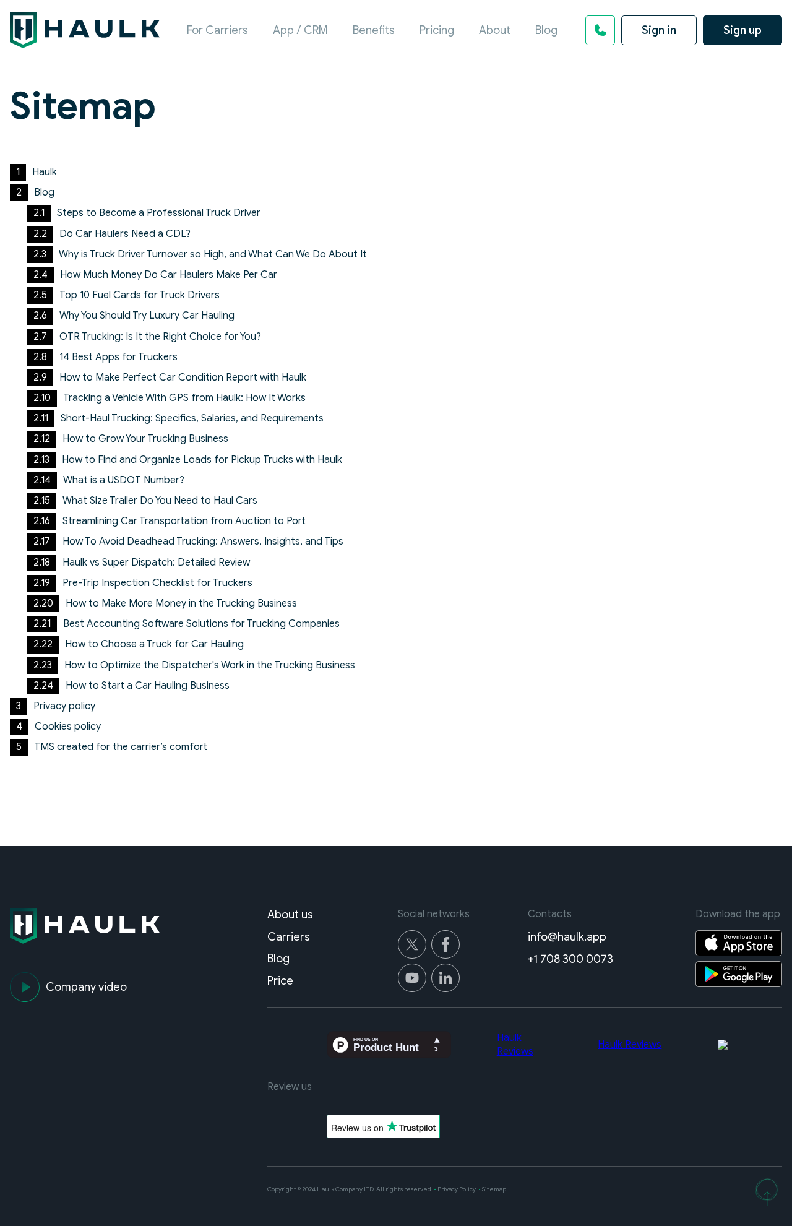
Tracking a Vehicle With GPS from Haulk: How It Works (184, 398)
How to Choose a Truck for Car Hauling (154, 644)
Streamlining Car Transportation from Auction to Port (184, 521)
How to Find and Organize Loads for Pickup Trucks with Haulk (202, 460)
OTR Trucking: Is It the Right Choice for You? (160, 336)
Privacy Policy (456, 1189)
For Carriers (217, 30)
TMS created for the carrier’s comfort (120, 747)
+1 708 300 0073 (570, 959)
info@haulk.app (567, 937)
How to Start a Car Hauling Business (148, 686)
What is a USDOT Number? (123, 480)
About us (290, 915)
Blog (546, 30)
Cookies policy (68, 726)
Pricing (437, 30)
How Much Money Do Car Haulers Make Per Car (168, 275)
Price (280, 981)
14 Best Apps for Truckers (118, 357)
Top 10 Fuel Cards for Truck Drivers (139, 295)
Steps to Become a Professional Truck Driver (158, 213)
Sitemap (494, 1189)
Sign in (659, 30)
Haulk (44, 172)
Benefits (374, 30)
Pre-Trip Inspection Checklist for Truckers (157, 583)
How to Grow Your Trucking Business (145, 439)
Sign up (742, 30)
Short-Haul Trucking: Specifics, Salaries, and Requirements (192, 418)
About (494, 30)
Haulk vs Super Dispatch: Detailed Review (156, 562)
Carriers (288, 937)
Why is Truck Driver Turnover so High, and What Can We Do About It (213, 254)
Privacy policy (64, 706)
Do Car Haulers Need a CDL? (125, 234)
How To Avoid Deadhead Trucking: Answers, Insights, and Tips (202, 541)
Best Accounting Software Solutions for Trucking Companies (201, 624)
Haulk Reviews (629, 1044)
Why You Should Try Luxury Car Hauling (147, 315)
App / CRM (300, 30)
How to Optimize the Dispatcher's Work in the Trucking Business (209, 665)
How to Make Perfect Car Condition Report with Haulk (182, 377)
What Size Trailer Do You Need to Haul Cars (159, 500)
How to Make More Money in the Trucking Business (181, 603)
